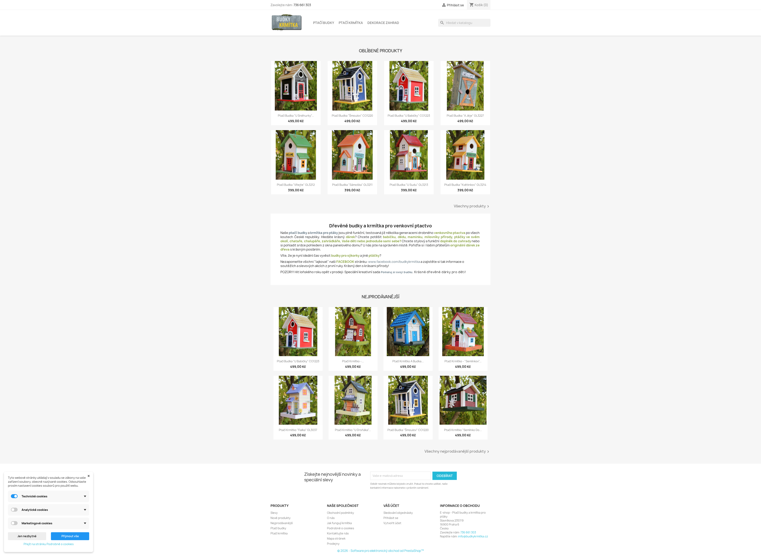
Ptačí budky (323, 23)
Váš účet (391, 506)
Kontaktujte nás (338, 533)
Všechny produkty (472, 206)
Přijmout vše (70, 536)
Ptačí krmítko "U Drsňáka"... (353, 430)
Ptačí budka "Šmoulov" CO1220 (352, 115)
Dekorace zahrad (383, 23)
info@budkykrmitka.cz (473, 536)
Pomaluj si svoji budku (396, 272)
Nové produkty (281, 518)
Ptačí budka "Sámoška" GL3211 (352, 185)
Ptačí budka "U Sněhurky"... (296, 115)
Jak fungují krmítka (339, 523)
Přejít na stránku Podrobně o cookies (49, 544)
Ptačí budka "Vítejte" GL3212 (296, 185)
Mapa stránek (336, 538)
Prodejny (333, 544)
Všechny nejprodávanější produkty (457, 451)
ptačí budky (298, 233)
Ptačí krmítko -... (353, 361)
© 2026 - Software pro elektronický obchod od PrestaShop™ (380, 551)
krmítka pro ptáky (324, 233)
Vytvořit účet (392, 523)
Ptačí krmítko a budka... (408, 361)
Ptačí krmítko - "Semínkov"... (463, 361)
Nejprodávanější (282, 523)
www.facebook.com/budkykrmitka (394, 261)
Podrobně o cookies (340, 528)
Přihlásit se (390, 518)
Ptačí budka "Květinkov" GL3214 (465, 185)
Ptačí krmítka (351, 23)
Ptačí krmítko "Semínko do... (463, 430)
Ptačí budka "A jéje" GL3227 (465, 115)
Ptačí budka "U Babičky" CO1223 (409, 115)
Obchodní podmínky (340, 513)
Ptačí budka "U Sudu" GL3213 (409, 185)
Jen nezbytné (26, 536)
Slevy (274, 513)
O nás (331, 518)
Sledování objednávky (398, 513)
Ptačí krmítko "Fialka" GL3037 (298, 430)
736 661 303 (302, 5)
